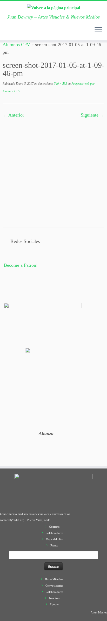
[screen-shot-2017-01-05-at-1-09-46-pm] (53, 168)
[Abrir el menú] (98, 30)
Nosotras (54, 598)
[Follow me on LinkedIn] (47, 32)
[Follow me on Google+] (26, 32)
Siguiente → (92, 115)
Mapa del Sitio (54, 539)
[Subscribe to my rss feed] (6, 32)
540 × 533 (60, 84)
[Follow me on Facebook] (21, 32)
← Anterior (13, 115)
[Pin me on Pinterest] (42, 32)
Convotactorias (54, 585)
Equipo (54, 604)
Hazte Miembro (54, 579)
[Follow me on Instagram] (32, 32)
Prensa (54, 545)
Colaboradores (54, 532)
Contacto (54, 526)
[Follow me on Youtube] (37, 32)
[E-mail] (11, 32)
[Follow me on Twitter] (16, 32)
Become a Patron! (21, 265)
